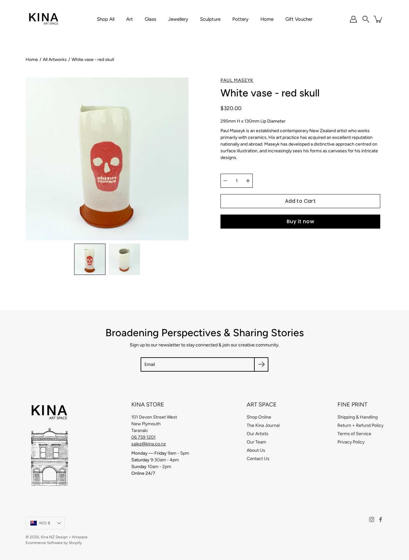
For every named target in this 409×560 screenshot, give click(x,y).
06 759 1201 (143, 437)
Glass (150, 19)
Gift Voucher (299, 19)
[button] (365, 19)
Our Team (256, 442)
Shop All (105, 19)
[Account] (353, 19)
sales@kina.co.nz (148, 444)
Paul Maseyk (236, 80)
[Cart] (378, 19)
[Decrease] (225, 181)
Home (267, 19)
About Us (256, 450)
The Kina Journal (263, 425)
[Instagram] (371, 519)
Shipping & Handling (357, 417)
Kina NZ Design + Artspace (64, 537)
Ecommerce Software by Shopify (54, 543)
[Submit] (261, 364)
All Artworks (55, 59)
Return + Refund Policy (360, 425)
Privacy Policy (351, 442)
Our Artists (257, 433)
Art (129, 19)
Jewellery (178, 19)
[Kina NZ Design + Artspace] (44, 19)
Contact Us (258, 458)
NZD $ (44, 523)
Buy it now (300, 221)
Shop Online (259, 417)
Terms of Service (354, 433)
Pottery (240, 19)
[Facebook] (380, 519)
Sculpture (210, 19)
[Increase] (248, 181)
